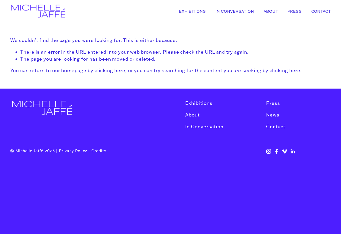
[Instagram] (268, 151)
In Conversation (234, 11)
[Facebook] (276, 151)
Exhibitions (192, 11)
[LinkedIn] (292, 151)
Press (295, 11)
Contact (321, 11)
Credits (98, 150)
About (271, 11)
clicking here (110, 70)
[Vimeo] (284, 151)
